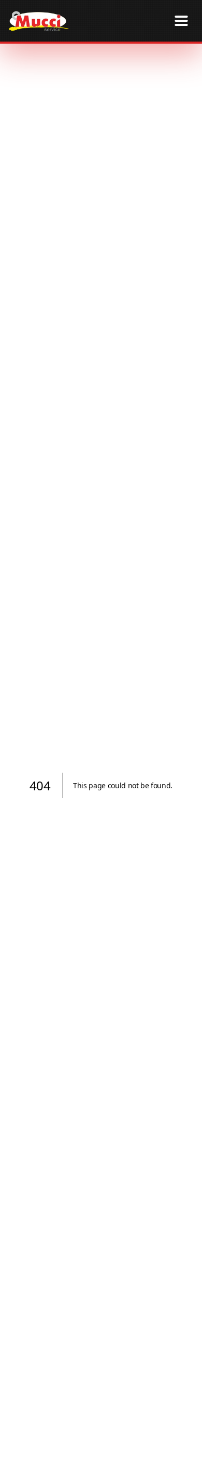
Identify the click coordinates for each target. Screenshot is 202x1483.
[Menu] (181, 20)
